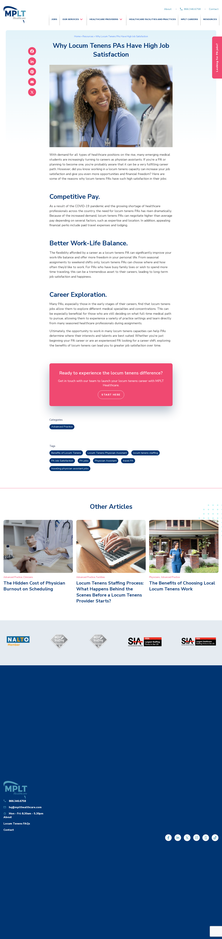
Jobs (54, 19)
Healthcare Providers (103, 19)
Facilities (100, 577)
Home (77, 36)
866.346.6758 (192, 9)
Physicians (154, 577)
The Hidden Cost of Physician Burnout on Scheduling (34, 586)
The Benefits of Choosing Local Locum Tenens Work (182, 586)
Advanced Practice (62, 426)
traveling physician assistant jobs (70, 468)
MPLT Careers (189, 19)
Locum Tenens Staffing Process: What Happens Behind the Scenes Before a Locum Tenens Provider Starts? (110, 592)
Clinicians (28, 577)
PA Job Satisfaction (62, 460)
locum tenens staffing (145, 453)
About (168, 9)
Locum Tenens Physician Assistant (107, 453)
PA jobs (84, 460)
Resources (210, 19)
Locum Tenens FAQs (16, 823)
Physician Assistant (106, 460)
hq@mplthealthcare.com (25, 807)
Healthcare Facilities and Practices (152, 19)
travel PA (128, 460)
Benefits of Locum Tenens (66, 453)
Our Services (70, 19)
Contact (214, 9)
